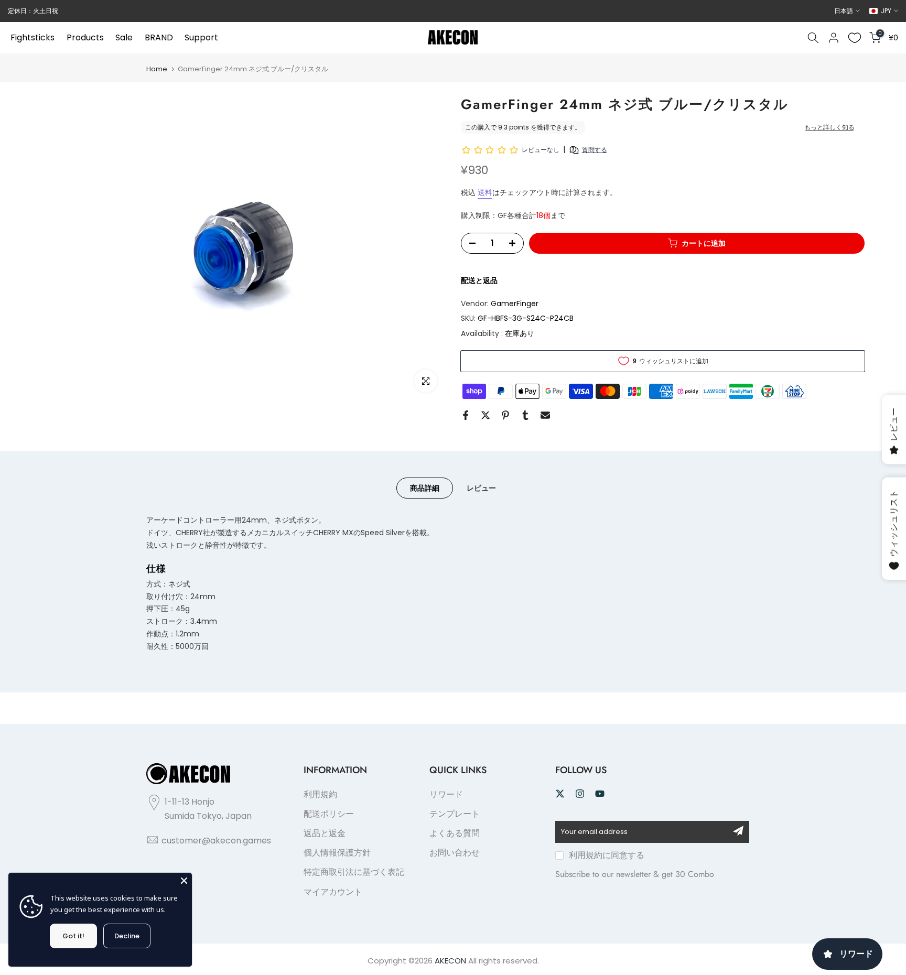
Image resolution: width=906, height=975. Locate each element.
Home (156, 69)
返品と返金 (325, 833)
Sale (124, 37)
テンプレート (454, 814)
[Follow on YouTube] (600, 793)
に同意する (606, 855)
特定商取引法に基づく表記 (354, 872)
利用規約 (320, 794)
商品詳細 (424, 488)
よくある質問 (454, 833)
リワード (446, 794)
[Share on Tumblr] (525, 415)
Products (85, 37)
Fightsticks (32, 37)
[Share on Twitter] (485, 415)
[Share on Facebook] (465, 415)
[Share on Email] (545, 415)
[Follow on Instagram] (580, 793)
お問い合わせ (454, 853)
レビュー (481, 488)
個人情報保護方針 (337, 853)
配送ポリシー (329, 814)
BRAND (159, 37)
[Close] (184, 880)
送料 (485, 192)
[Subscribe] (738, 831)
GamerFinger (514, 303)
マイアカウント (333, 892)
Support (201, 37)
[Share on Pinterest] (505, 415)
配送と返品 (479, 280)
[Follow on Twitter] (560, 793)
